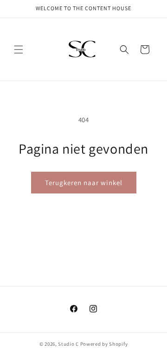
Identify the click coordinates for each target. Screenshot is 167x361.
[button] (18, 49)
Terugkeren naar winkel (83, 182)
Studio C (69, 344)
